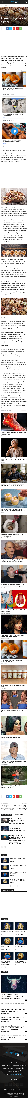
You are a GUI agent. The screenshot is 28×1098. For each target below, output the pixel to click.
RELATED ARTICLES (6, 814)
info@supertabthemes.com (16, 1074)
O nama (10, 1089)
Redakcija (4, 24)
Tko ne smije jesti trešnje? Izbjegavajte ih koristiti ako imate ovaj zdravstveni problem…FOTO (20, 807)
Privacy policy (19, 1090)
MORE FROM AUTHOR (18, 814)
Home (2, 5)
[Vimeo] (14, 1084)
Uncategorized (4, 822)
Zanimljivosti (6, 15)
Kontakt (14, 1089)
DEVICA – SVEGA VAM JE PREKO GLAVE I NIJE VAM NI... (7, 933)
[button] (26, 2)
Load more (13, 886)
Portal (2, 1000)
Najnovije (3, 830)
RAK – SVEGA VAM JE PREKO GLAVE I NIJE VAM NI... (20, 948)
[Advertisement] (14, 44)
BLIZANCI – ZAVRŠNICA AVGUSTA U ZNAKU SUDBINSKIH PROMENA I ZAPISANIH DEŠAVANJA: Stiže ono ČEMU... (13, 1027)
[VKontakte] (17, 1084)
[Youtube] (21, 1084)
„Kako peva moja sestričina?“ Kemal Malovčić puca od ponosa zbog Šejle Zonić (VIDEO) (7, 807)
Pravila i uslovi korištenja (11, 1090)
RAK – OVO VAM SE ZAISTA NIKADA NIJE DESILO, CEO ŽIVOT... (6, 963)
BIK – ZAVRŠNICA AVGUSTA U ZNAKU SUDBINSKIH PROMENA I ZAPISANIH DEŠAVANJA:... (12, 996)
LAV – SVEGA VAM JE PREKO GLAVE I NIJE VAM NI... (20, 963)
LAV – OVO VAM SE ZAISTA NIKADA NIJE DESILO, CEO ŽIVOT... (6, 948)
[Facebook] (6, 1084)
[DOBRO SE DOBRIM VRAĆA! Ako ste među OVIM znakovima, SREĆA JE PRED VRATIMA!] (5, 828)
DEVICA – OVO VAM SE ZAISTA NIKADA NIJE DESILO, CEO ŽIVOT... (20, 933)
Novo (6, 5)
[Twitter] (10, 1084)
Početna (5, 1089)
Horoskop (12, 861)
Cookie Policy (20, 1089)
